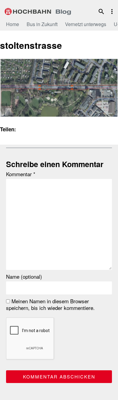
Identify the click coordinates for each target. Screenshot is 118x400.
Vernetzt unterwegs (85, 24)
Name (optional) (24, 276)
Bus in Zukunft (42, 24)
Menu (112, 11)
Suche (101, 11)
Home (12, 24)
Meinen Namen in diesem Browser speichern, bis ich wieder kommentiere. (50, 304)
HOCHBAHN (38, 10)
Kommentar (20, 174)
